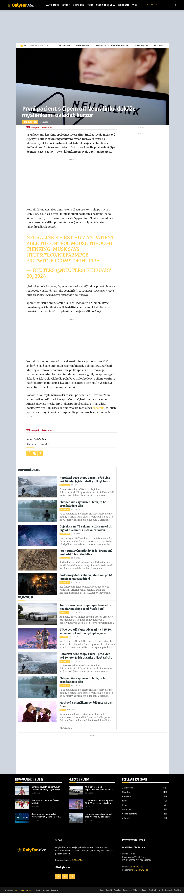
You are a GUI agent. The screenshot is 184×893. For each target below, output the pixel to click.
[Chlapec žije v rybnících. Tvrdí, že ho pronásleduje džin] (37, 511)
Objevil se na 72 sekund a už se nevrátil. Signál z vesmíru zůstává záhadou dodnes (86, 528)
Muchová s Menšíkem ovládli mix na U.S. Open (86, 704)
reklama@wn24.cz (139, 870)
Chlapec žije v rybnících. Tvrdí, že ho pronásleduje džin (83, 503)
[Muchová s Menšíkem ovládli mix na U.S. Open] (37, 711)
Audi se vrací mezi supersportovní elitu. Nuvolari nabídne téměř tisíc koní (86, 606)
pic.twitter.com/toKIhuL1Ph (63, 261)
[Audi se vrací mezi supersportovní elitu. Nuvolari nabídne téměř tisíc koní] (37, 614)
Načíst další (65, 728)
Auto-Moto (64, 612)
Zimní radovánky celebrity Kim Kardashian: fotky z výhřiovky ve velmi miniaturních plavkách (46, 788)
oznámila (98, 408)
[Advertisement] (71, 182)
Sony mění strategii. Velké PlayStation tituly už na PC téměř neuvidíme (46, 815)
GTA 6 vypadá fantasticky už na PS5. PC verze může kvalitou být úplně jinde (86, 631)
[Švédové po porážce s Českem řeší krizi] (22, 804)
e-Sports (63, 637)
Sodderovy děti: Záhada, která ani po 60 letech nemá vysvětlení (86, 576)
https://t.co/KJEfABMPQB (57, 255)
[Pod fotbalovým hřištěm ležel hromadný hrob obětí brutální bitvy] (37, 560)
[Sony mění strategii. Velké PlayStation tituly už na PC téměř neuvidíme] (22, 818)
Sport (62, 710)
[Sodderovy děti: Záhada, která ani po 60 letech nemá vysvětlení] (37, 584)
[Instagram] (151, 4)
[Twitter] (156, 4)
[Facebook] (147, 4)
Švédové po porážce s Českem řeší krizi (45, 802)
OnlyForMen (40, 439)
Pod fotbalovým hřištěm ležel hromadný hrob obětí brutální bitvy (86, 552)
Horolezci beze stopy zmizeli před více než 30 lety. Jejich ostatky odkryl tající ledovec (85, 479)
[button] (175, 5)
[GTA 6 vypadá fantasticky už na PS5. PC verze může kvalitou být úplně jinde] (37, 638)
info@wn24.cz (77, 860)
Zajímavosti (30, 122)
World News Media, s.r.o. (25, 890)
